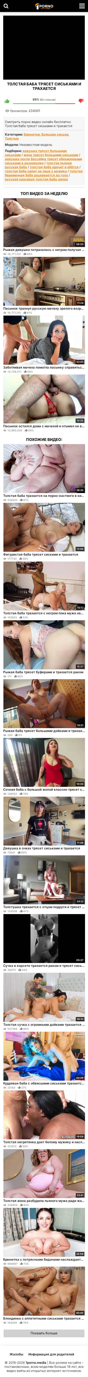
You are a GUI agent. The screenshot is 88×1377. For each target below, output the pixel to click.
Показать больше (44, 1333)
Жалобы (16, 1354)
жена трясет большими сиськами (50, 155)
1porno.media (36, 1363)
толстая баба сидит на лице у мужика (36, 171)
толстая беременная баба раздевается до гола (44, 173)
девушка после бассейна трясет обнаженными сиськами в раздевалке (43, 161)
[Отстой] (81, 101)
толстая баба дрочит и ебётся (54, 167)
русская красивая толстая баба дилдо (36, 179)
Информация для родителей (51, 1354)
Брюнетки (32, 134)
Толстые (12, 138)
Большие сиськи (54, 134)
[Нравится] (7, 101)
